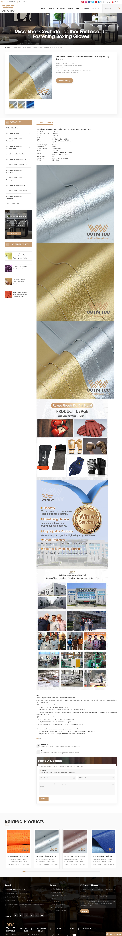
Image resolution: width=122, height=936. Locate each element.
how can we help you (16, 216)
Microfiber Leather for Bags (16, 159)
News (77, 8)
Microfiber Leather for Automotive (14, 140)
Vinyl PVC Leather (55, 901)
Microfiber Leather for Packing (14, 179)
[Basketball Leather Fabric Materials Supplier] (8, 281)
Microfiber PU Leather (56, 889)
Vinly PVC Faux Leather (57, 904)
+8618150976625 (10, 2)
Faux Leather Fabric (56, 892)
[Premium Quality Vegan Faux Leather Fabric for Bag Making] (8, 256)
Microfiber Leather (12, 133)
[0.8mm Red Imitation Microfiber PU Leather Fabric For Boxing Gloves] (103, 841)
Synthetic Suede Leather (58, 895)
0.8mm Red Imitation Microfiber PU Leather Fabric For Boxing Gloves (103, 856)
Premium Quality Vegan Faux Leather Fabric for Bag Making (20, 256)
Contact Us (95, 8)
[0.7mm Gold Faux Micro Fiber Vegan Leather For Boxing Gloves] (75, 841)
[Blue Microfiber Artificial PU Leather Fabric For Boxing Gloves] (47, 841)
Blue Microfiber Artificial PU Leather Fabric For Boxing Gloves (46, 856)
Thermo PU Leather (56, 907)
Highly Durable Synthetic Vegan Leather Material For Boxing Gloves (18, 856)
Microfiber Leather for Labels (16, 191)
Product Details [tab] (45, 122)
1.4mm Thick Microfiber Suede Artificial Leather (20, 268)
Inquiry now (63, 80)
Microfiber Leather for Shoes (16, 154)
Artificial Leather (12, 128)
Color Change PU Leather (58, 910)
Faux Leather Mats (12, 204)
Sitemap (40, 931)
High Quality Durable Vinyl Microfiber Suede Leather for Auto (20, 295)
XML (45, 935)
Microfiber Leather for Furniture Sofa (14, 147)
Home (43, 8)
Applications (61, 8)
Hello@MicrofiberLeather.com (30, 2)
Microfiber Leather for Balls (15, 185)
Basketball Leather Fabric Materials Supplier (19, 282)
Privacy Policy (53, 935)
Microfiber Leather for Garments (14, 171)
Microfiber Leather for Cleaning (14, 197)
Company (86, 8)
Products (51, 8)
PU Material (53, 898)
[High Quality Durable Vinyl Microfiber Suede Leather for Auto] (8, 294)
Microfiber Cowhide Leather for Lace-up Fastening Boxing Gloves (57, 772)
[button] (116, 851)
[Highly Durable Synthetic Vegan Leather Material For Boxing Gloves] (18, 841)
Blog (26, 931)
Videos (70, 8)
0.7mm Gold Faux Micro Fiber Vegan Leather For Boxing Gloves (74, 856)
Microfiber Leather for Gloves (22, 47)
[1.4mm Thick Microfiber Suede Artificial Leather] (8, 268)
